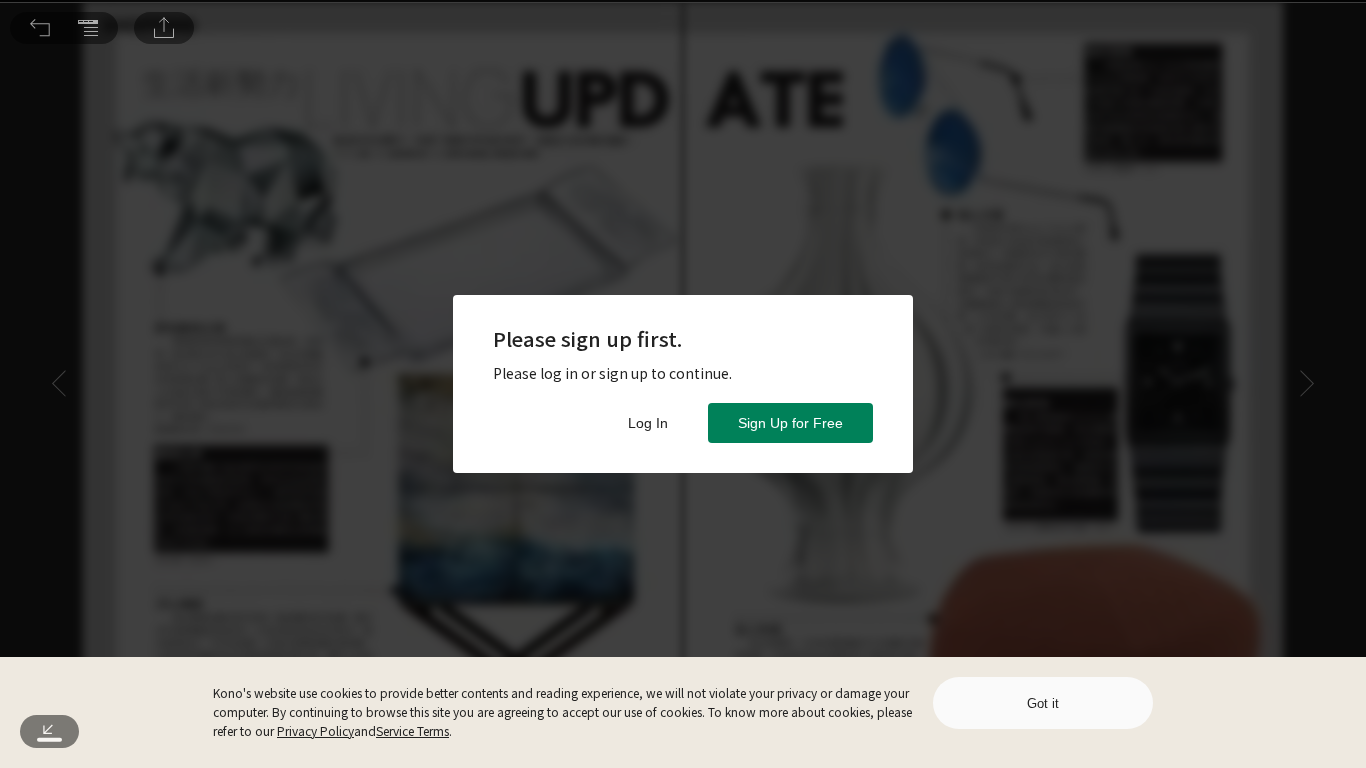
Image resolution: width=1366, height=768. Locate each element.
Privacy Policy (315, 730)
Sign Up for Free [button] (790, 423)
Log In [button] (648, 423)
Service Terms (412, 730)
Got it (1043, 703)
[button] (40, 28)
